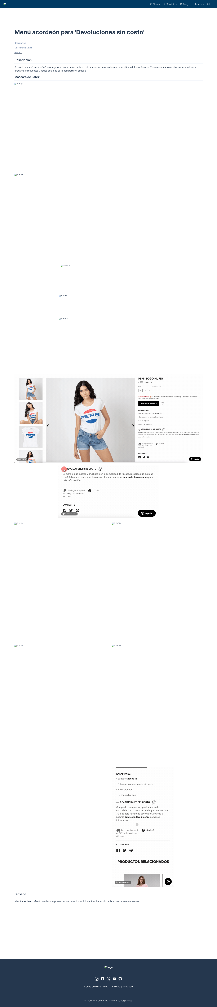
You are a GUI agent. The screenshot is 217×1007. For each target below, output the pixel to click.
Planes (156, 4)
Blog (185, 4)
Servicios (171, 4)
